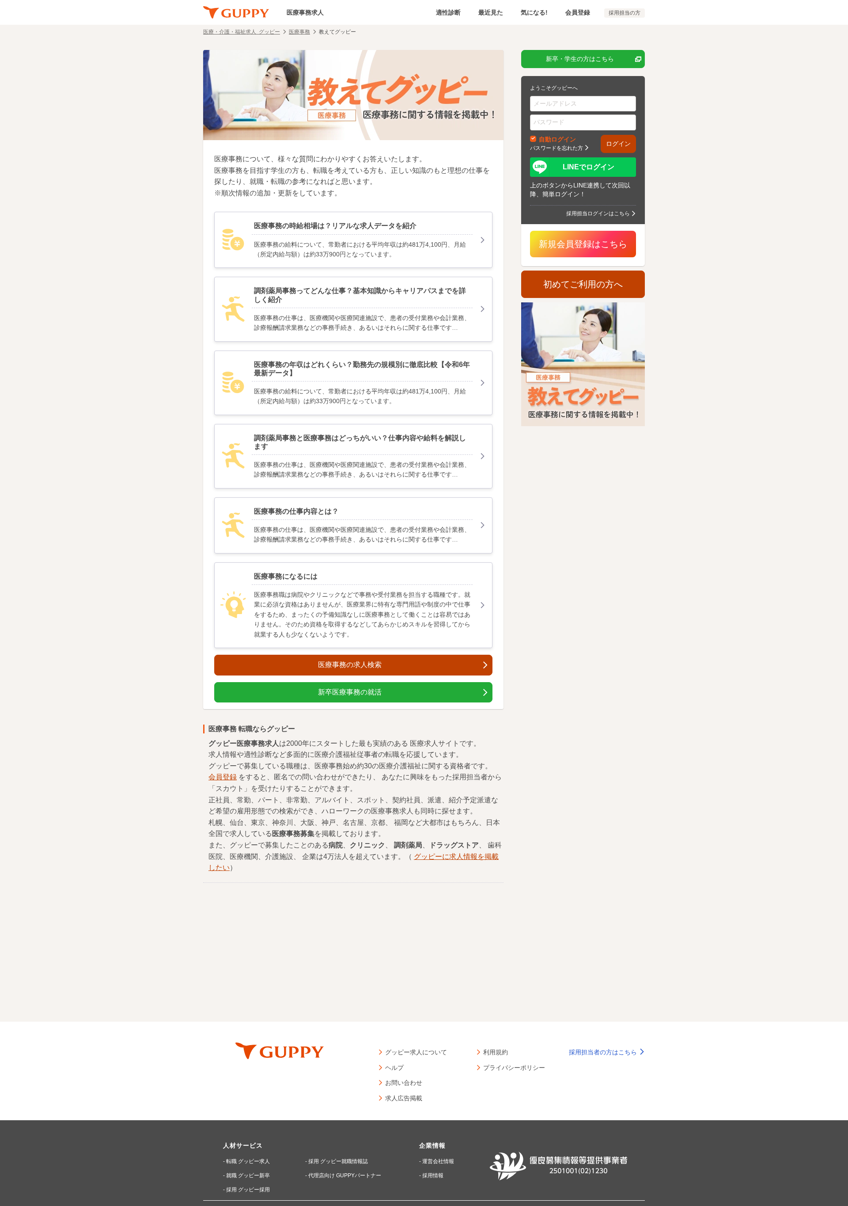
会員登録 (577, 12)
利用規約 (495, 1052)
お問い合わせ (403, 1082)
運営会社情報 (438, 1161)
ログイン (618, 143)
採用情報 (432, 1175)
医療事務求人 (305, 12)
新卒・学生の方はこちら (580, 58)
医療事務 (299, 31)
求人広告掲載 (403, 1098)
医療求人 (424, 743)
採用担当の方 (624, 13)
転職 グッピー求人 (248, 1161)
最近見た (490, 12)
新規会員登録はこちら (583, 244)
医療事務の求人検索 (350, 664)
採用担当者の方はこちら (604, 1052)
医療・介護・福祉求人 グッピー (241, 31)
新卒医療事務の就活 (350, 692)
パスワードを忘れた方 (556, 147)
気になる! (534, 12)
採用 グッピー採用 (248, 1190)
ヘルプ (394, 1067)
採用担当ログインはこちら (598, 213)
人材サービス (243, 1145)
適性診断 (448, 12)
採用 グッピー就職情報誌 (338, 1161)
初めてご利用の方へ (583, 284)
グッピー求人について (416, 1052)
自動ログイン (557, 139)
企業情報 (432, 1145)
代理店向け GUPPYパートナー (344, 1175)
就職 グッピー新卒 (248, 1175)
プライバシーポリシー (514, 1067)
